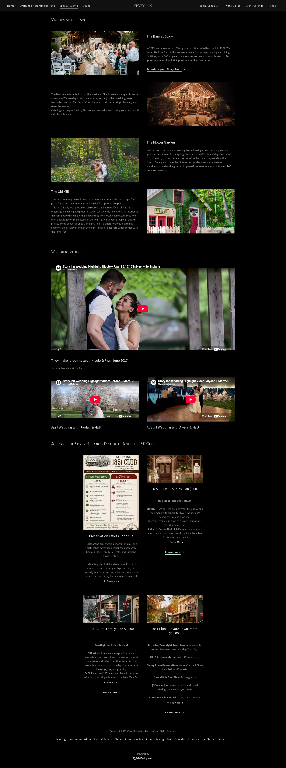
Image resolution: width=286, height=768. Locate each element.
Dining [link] (87, 5)
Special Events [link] (69, 5)
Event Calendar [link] (255, 5)
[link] (143, 5)
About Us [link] (224, 739)
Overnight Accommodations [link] (37, 5)
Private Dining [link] (232, 5)
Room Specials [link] (208, 5)
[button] (274, 6)
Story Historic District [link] (202, 739)
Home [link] (11, 5)
